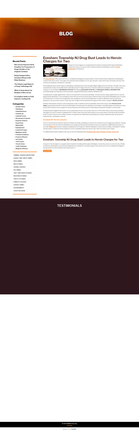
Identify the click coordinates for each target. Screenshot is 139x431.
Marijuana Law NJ (21, 132)
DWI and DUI (19, 125)
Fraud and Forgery (21, 130)
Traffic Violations (21, 146)
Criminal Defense (21, 111)
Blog (125, 16)
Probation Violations (22, 134)
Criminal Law (20, 113)
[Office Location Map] (21, 405)
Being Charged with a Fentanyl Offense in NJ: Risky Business (22, 78)
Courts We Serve (19, 190)
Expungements (19, 187)
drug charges (50, 79)
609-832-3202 (30, 381)
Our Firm (98, 16)
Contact (133, 16)
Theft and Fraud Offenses (23, 173)
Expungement (20, 127)
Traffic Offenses (20, 179)
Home (88, 16)
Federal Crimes (19, 184)
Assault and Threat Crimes (23, 158)
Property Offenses (21, 137)
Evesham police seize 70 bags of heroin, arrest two (103, 132)
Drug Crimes (19, 123)
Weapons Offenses (22, 148)
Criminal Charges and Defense (24, 155)
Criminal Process (21, 116)
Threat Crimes (20, 144)
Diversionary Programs (23, 118)
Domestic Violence (21, 120)
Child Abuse (19, 109)
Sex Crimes (19, 139)
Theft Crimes (20, 141)
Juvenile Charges (19, 167)
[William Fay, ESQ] (20, 9)
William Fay (52, 127)
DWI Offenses (18, 164)
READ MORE (47, 151)
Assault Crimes (20, 106)
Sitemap (69, 425)
